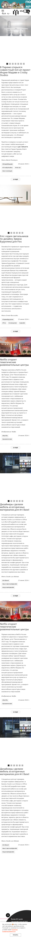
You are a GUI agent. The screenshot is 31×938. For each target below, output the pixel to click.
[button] (8, 915)
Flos (4, 323)
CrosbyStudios (7, 167)
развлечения (7, 439)
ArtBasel (6, 580)
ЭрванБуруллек (8, 319)
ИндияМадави (8, 164)
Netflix (5, 435)
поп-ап (18, 167)
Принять (15, 935)
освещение (13, 323)
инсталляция (7, 171)
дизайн (22, 323)
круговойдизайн (8, 587)
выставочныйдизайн (10, 584)
